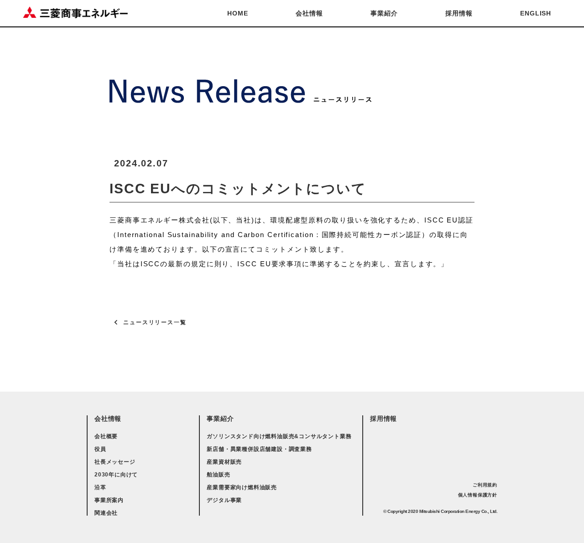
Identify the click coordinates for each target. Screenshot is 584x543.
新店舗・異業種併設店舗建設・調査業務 (259, 449)
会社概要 (106, 436)
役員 (100, 449)
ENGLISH (535, 13)
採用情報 (458, 13)
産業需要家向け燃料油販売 (242, 487)
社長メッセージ (115, 462)
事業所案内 (109, 500)
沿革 (100, 487)
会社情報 (309, 13)
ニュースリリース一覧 (155, 322)
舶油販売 (218, 474)
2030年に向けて (116, 474)
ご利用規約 (485, 484)
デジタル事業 (224, 500)
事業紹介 (383, 13)
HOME (237, 13)
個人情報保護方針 (477, 494)
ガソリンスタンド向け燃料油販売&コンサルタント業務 (279, 436)
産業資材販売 (224, 462)
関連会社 (106, 513)
